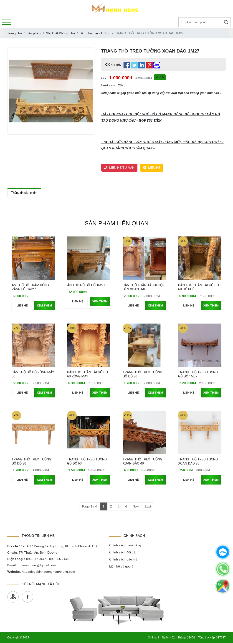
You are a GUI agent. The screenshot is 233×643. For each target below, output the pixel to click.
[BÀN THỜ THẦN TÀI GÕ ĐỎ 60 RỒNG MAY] (88, 345)
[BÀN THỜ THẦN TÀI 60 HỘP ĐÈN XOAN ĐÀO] (144, 258)
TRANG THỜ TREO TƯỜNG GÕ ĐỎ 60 (87, 461)
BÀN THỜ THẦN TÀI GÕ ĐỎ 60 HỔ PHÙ (198, 287)
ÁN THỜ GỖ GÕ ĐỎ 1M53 (86, 285)
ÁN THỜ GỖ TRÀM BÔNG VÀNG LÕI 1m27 (30, 287)
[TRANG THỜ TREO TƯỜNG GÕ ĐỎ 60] (88, 432)
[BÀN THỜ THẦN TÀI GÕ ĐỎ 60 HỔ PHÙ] (199, 258)
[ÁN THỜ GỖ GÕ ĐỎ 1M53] (88, 258)
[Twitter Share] (134, 65)
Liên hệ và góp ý (121, 566)
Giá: (104, 78)
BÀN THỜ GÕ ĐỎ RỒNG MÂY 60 (33, 374)
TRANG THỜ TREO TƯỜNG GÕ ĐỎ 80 (142, 374)
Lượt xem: (108, 85)
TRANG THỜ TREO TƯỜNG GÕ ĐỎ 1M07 (198, 374)
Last (148, 506)
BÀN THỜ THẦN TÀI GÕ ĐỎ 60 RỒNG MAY (87, 374)
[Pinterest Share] (149, 65)
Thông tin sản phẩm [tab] (24, 192)
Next (136, 506)
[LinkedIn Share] (141, 65)
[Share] (156, 65)
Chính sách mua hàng (125, 545)
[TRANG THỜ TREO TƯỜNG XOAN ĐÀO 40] (144, 432)
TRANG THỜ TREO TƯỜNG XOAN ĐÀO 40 (142, 461)
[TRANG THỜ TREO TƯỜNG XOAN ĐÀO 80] (199, 432)
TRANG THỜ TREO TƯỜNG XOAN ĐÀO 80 (198, 461)
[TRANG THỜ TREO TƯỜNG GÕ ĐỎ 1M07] (199, 345)
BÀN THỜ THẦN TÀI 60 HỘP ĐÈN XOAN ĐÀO (144, 287)
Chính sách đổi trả (122, 552)
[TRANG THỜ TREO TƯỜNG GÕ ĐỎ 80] (144, 345)
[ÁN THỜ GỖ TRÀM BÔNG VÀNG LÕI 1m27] (33, 258)
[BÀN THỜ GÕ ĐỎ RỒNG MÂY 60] (33, 345)
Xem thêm (44, 305)
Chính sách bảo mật (123, 559)
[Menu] (6, 22)
